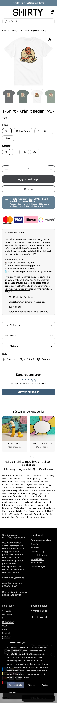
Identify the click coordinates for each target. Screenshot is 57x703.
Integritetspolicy (39, 555)
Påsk (4, 629)
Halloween (7, 614)
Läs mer (12, 692)
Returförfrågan (38, 566)
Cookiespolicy (37, 551)
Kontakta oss (37, 562)
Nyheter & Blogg (39, 611)
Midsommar (8, 622)
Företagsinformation (41, 540)
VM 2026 (6, 611)
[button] (52, 12)
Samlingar (15, 31)
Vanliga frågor (37, 559)
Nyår (4, 625)
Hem (4, 31)
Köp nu (28, 189)
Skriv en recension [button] (28, 391)
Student (6, 633)
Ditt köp (34, 544)
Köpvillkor (35, 547)
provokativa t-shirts (25, 283)
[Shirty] (28, 12)
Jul (3, 618)
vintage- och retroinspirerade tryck (28, 287)
